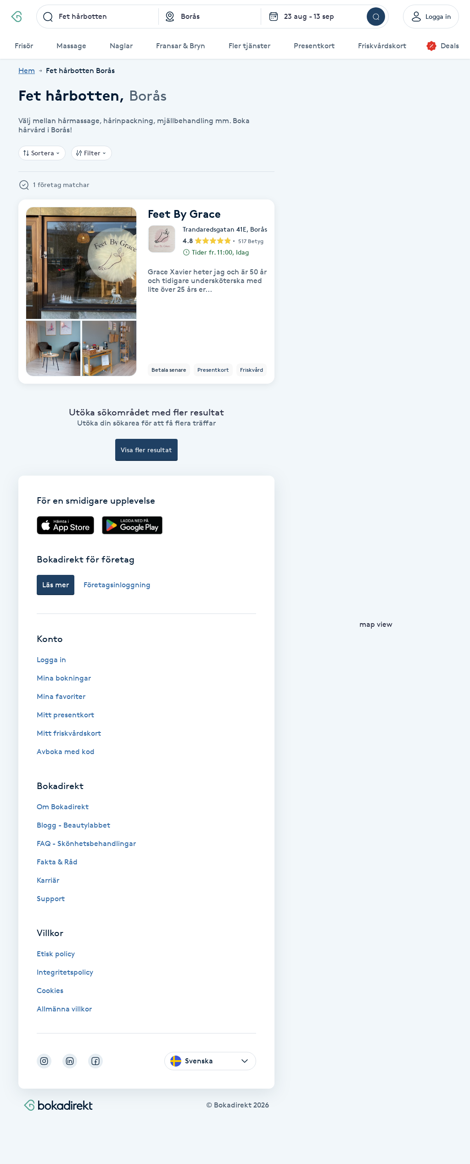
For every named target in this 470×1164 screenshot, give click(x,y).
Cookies (50, 990)
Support (51, 898)
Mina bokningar (64, 678)
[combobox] (97, 16)
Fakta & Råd (57, 861)
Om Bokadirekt (63, 806)
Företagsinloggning (117, 584)
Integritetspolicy (65, 972)
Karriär (48, 880)
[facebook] (95, 1061)
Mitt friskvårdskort (69, 733)
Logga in (51, 659)
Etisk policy (56, 953)
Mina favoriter (61, 696)
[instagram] (44, 1061)
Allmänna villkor (64, 1009)
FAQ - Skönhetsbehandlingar (86, 843)
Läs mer (55, 584)
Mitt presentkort (65, 714)
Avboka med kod (66, 751)
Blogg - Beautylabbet (73, 825)
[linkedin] (69, 1061)
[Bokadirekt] (16, 16)
